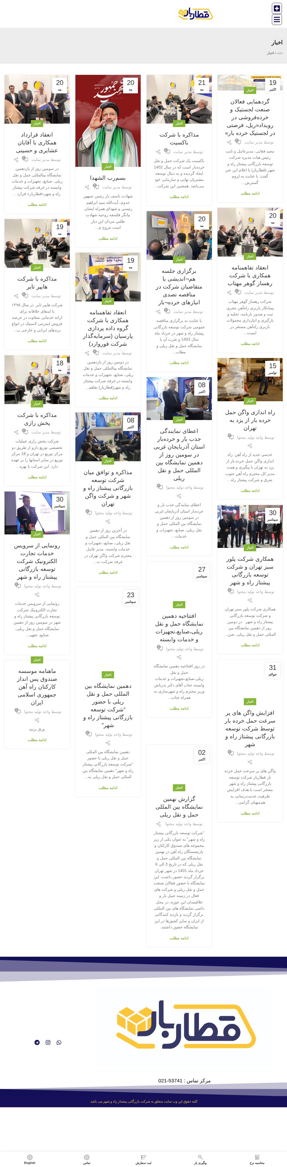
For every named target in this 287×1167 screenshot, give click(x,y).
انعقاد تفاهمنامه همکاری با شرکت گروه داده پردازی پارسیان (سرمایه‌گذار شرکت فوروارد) (108, 328)
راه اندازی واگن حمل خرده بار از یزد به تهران (250, 420)
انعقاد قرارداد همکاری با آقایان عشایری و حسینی (37, 142)
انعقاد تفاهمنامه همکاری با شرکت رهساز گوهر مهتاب (250, 275)
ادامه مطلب (250, 193)
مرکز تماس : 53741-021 (184, 1080)
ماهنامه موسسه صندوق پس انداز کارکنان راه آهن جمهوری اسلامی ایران (37, 686)
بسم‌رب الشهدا (108, 178)
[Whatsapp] (59, 1042)
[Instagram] (48, 1042)
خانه (280, 53)
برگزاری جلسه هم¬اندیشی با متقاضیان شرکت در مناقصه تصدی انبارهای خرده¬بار (179, 286)
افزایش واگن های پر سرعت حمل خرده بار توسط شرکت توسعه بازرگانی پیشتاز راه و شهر (250, 728)
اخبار (250, 90)
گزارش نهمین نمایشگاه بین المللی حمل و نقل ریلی (179, 784)
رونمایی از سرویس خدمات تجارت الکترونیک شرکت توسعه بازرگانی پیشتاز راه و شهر (37, 561)
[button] (277, 8)
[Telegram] (37, 1042)
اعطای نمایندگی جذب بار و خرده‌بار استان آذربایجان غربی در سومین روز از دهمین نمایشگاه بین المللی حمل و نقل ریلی (179, 454)
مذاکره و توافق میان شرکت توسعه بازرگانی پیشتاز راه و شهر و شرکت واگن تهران (108, 488)
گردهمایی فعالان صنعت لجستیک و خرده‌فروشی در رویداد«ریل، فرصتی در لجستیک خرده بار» (250, 117)
